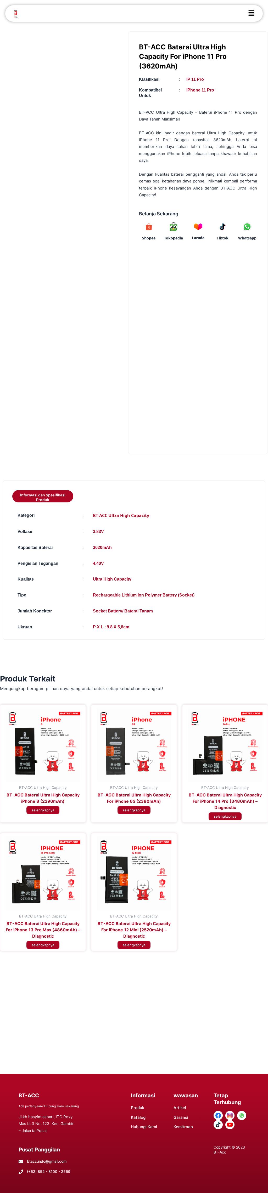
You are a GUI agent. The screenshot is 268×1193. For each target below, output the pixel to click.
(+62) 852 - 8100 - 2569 (48, 1171)
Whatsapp (247, 238)
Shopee (148, 238)
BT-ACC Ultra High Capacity (121, 515)
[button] (251, 13)
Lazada (198, 237)
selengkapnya (43, 810)
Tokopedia (173, 238)
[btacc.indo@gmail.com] (21, 1161)
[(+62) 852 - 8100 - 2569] (21, 1171)
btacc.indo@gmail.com (46, 1161)
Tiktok (222, 238)
